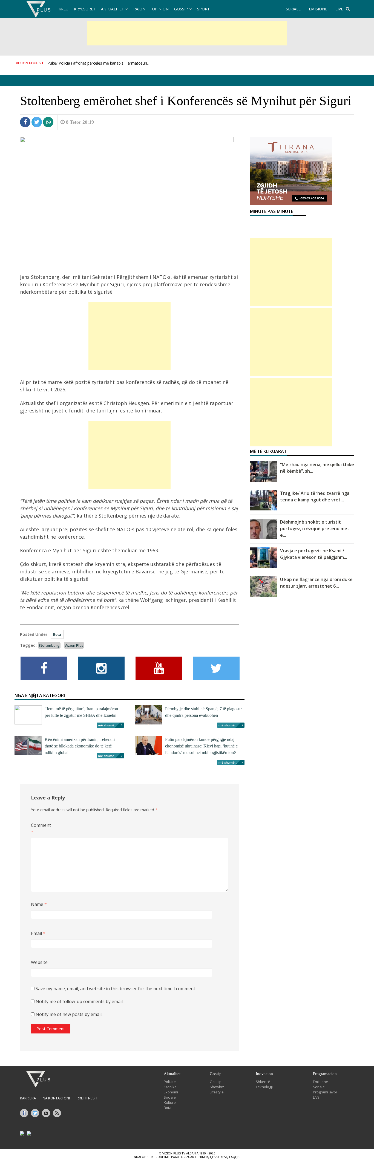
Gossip (181, 8)
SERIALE (293, 8)
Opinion (160, 8)
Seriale (319, 1086)
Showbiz (217, 1086)
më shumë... (107, 725)
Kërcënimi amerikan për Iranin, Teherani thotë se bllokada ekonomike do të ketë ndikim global (80, 746)
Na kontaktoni (56, 1098)
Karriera (28, 1098)
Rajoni (139, 8)
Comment (40, 828)
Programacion (325, 1074)
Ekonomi (171, 1092)
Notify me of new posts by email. (69, 1014)
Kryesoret (85, 8)
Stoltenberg (49, 645)
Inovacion (264, 1074)
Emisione (320, 1081)
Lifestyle (217, 1092)
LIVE (339, 8)
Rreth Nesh (87, 1098)
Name (39, 904)
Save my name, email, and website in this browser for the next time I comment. (116, 989)
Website (39, 962)
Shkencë (263, 1081)
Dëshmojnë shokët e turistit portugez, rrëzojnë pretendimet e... (314, 528)
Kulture (170, 1102)
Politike (170, 1081)
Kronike (170, 1086)
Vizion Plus (74, 645)
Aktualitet (112, 8)
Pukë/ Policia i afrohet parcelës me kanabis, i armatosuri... (98, 63)
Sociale (170, 1097)
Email (38, 933)
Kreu (63, 8)
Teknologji (264, 1086)
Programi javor (325, 1092)
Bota (57, 634)
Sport (203, 8)
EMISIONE (318, 8)
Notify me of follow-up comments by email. (79, 1001)
